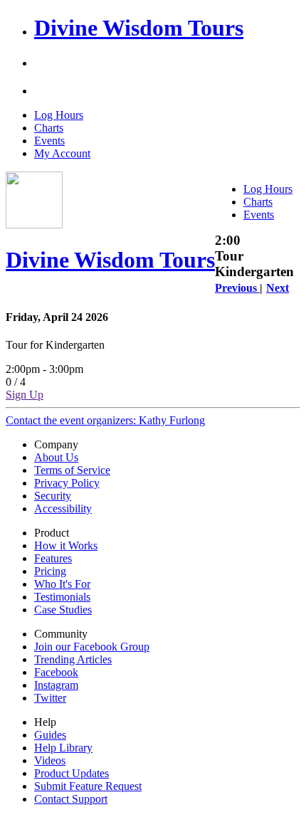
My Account (62, 153)
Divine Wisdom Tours (138, 28)
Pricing (50, 571)
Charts (48, 128)
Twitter (50, 698)
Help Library (63, 748)
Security (52, 496)
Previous (237, 288)
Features (53, 558)
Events (49, 141)
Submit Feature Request (88, 786)
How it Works (65, 545)
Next (277, 288)
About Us (56, 457)
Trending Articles (73, 659)
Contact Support (70, 799)
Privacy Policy (67, 483)
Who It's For (62, 584)
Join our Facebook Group (91, 647)
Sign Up (24, 395)
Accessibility (63, 508)
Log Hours (58, 115)
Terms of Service (72, 470)
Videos (49, 760)
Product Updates (71, 773)
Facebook (56, 672)
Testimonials (62, 597)
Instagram (56, 685)
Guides (50, 735)
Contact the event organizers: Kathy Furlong (105, 420)
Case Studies (63, 609)
